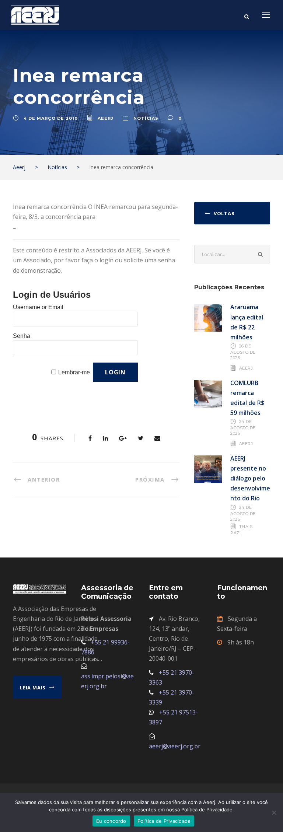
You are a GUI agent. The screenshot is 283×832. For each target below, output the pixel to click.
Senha (21, 336)
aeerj (105, 118)
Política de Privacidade (164, 821)
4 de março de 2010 (51, 118)
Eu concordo (111, 821)
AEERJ (246, 367)
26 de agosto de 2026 (243, 351)
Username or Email (38, 307)
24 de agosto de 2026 (243, 427)
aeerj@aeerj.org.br (174, 746)
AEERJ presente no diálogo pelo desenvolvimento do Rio (250, 478)
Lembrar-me (74, 372)
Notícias (145, 118)
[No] (273, 812)
